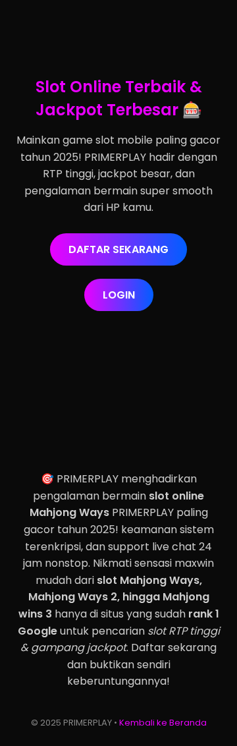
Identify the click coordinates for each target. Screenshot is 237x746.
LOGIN (119, 294)
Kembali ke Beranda (163, 722)
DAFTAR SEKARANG (118, 249)
